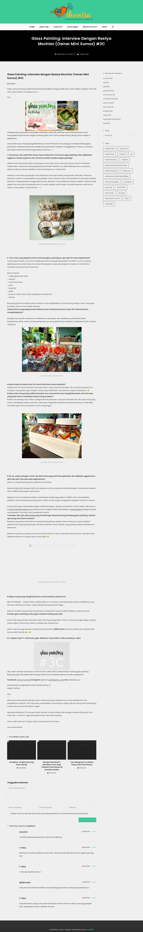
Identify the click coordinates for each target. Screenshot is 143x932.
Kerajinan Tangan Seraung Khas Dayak (21, 763)
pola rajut (106, 107)
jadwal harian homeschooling (116, 165)
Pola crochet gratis (112, 182)
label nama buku (111, 171)
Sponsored (121, 187)
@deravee (24, 882)
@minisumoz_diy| (56, 680)
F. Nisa (22, 847)
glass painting (17, 727)
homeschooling (109, 99)
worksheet (109, 204)
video (127, 198)
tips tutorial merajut (110, 119)
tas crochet (109, 193)
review (105, 115)
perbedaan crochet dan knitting (116, 176)
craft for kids (109, 154)
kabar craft (84, 54)
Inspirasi (125, 160)
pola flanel (128, 182)
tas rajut (121, 193)
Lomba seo (127, 171)
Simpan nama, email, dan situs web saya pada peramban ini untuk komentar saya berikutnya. (49, 813)
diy (104, 82)
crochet (106, 78)
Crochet (122, 154)
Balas (94, 831)
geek (105, 86)
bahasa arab (110, 149)
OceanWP (90, 930)
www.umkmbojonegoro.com (21, 509)
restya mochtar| (23, 680)
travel (105, 123)
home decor (107, 95)
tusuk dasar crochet (112, 198)
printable (106, 111)
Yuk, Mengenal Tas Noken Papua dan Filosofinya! (81, 763)
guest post (107, 91)
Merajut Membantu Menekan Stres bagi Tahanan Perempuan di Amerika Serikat (51, 766)
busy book (123, 149)
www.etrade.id (76, 509)
